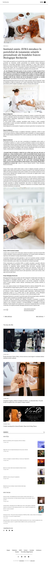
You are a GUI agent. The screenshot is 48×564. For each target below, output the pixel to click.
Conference (38, 550)
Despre (8, 550)
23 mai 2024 (5, 354)
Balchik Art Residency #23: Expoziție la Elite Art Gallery (14, 440)
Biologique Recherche (29, 310)
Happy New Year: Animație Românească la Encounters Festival (15, 449)
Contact (25, 550)
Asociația (32, 550)
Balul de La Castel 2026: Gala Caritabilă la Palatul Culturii (14, 467)
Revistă (17, 551)
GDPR (20, 550)
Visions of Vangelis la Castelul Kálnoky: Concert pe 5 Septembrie (16, 458)
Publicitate (14, 550)
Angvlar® (32, 560)
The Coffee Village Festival (27, 551)
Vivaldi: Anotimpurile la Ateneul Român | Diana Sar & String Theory (20, 426)
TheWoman (21, 560)
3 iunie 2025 (6, 398)
